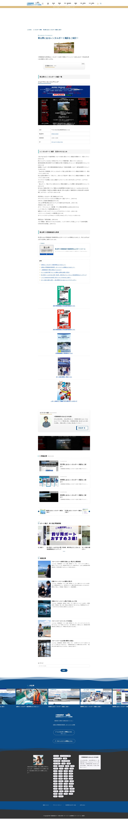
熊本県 (61, 783)
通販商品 (72, 788)
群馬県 (56, 788)
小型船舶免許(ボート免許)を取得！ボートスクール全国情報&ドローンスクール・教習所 (67, 815)
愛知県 (66, 778)
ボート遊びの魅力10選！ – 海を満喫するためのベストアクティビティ (58, 280)
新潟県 (71, 778)
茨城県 (61, 788)
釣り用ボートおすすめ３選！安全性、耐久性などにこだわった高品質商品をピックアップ (63, 275)
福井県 (56, 786)
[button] (39, 538)
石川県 (66, 783)
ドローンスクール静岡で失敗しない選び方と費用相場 (66, 561)
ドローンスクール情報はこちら (65, 741)
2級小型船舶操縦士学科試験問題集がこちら (64, 329)
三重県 (65, 758)
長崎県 (61, 791)
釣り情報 (56, 791)
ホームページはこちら (57, 142)
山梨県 (66, 773)
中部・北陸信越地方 (67, 4)
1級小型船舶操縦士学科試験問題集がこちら (64, 305)
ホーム (43, 4)
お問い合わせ (82, 805)
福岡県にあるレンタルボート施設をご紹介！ (59, 706)
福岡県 (61, 786)
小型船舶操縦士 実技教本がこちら (64, 353)
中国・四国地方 (82, 4)
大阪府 (72, 768)
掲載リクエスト (46, 805)
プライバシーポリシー (57, 805)
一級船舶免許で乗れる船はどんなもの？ (51, 270)
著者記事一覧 (81, 428)
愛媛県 (61, 778)
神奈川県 (71, 783)
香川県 (66, 793)
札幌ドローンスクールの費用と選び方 (62, 581)
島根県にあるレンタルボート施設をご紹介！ (91, 706)
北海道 (48, 4)
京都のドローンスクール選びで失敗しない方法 (64, 601)
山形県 (61, 773)
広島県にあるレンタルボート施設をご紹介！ (26, 706)
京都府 (64, 763)
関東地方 (59, 4)
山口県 (56, 773)
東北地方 (53, 4)
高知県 (71, 793)
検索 (64, 670)
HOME (30, 29)
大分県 (67, 768)
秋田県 (71, 786)
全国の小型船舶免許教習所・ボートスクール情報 (64, 724)
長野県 (67, 791)
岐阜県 (71, 773)
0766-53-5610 (55, 134)
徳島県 (56, 778)
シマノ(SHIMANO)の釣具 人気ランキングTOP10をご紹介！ (56, 277)
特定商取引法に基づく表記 (71, 805)
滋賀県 (56, 783)
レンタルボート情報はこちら (64, 731)
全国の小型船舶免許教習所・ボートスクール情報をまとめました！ (58, 267)
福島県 (66, 786)
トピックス (56, 755)
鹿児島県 (61, 796)
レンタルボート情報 (37, 29)
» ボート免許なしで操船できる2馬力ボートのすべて (64, 401)
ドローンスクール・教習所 (65, 755)
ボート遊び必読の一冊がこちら (64, 377)
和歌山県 (56, 768)
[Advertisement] (64, 18)
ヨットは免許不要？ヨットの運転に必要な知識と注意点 (55, 272)
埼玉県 (61, 768)
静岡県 (61, 793)
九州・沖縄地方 (91, 4)
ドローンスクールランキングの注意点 (62, 621)
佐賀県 (69, 763)
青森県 (56, 793)
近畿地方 (75, 4)
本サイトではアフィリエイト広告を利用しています (64, 6)
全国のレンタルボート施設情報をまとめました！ (53, 264)
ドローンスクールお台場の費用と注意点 (62, 640)
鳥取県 (56, 796)
